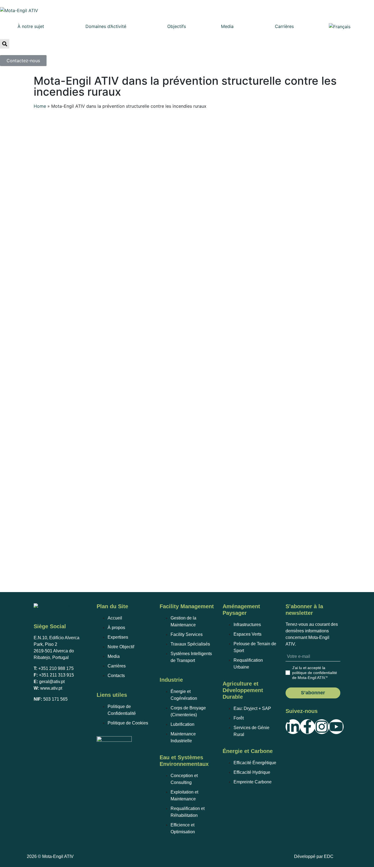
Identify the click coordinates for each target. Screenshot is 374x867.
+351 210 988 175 (56, 668)
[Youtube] (336, 726)
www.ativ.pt (51, 688)
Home (40, 106)
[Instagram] (321, 726)
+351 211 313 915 (56, 675)
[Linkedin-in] (293, 726)
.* (314, 673)
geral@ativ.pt (52, 681)
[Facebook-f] (307, 726)
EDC (328, 856)
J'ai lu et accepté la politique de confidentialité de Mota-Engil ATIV (314, 673)
